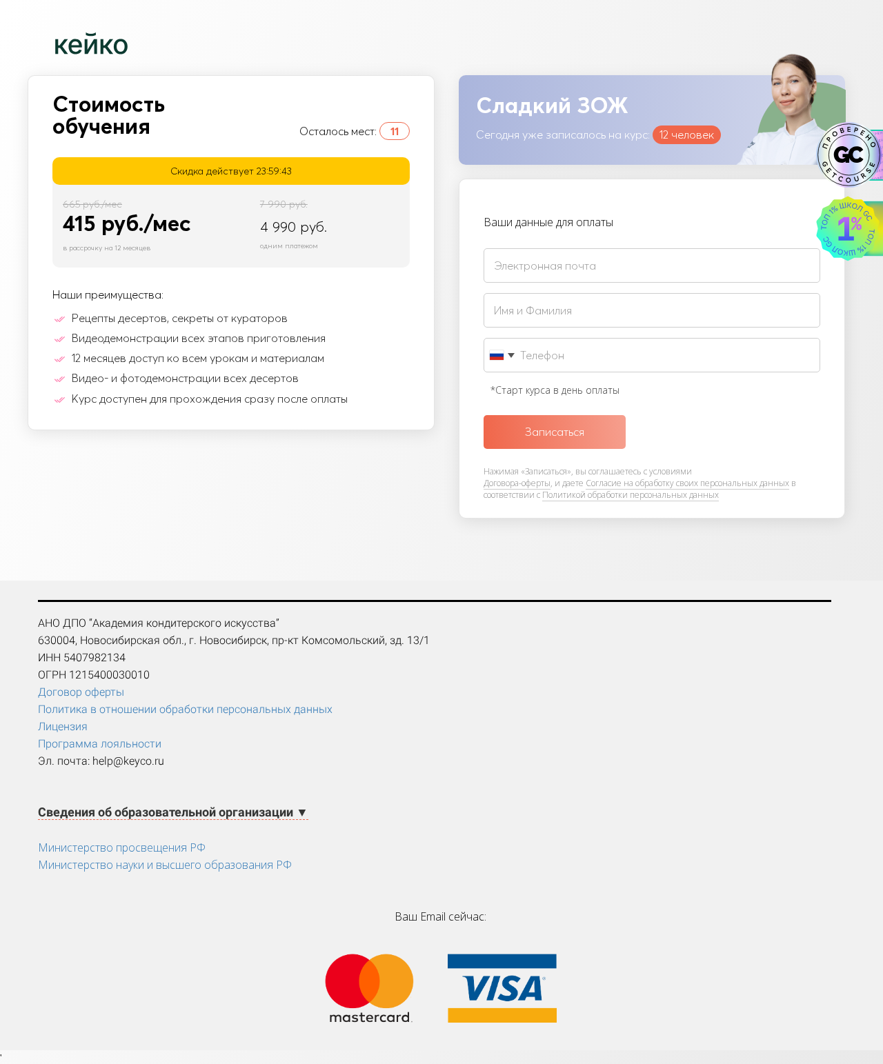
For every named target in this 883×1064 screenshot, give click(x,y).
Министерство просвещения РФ (122, 847)
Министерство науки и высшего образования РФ (165, 864)
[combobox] (501, 355)
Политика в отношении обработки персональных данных (185, 709)
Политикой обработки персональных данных (630, 495)
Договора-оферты (517, 483)
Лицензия (63, 726)
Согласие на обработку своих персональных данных (687, 483)
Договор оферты (81, 692)
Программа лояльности (99, 743)
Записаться (554, 432)
